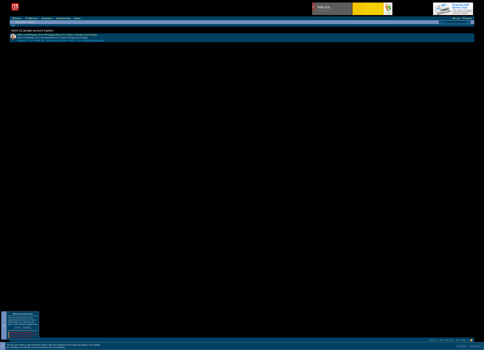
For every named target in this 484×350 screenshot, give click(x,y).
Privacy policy (449, 340)
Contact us (433, 340)
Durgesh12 (21, 40)
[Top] (468, 340)
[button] (22, 18)
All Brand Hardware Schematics (21, 337)
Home (463, 340)
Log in (17, 327)
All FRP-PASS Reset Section (94, 40)
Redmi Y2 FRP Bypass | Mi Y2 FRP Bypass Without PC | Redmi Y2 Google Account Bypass (57, 35)
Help (458, 340)
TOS (440, 340)
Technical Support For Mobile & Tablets (23, 335)
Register (26, 327)
